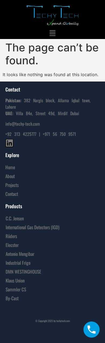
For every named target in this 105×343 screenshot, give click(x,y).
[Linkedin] (9, 143)
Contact (11, 193)
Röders (11, 236)
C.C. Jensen (15, 218)
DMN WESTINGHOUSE (23, 271)
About (10, 176)
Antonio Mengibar (20, 253)
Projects (12, 185)
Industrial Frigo (18, 262)
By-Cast (12, 298)
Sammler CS (16, 289)
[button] (52, 33)
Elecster (12, 245)
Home (10, 167)
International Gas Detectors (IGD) (32, 227)
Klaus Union (15, 280)
